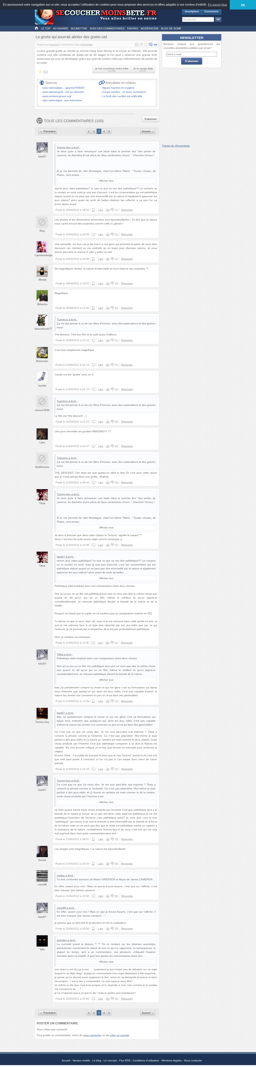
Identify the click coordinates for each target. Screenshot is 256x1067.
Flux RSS (124, 1060)
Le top (45, 28)
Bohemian (42, 361)
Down (112, 210)
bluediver (54, 44)
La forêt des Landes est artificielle (122, 96)
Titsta (42, 503)
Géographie (86, 44)
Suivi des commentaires (107, 28)
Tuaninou (62, 319)
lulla (42, 949)
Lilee (42, 442)
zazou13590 (42, 410)
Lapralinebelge (43, 255)
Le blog (96, 1060)
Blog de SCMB (171, 28)
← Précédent (47, 131)
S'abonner (150, 118)
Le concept (110, 1060)
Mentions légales (172, 1060)
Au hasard (60, 28)
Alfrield (42, 279)
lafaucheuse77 (43, 328)
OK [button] (243, 4)
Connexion (211, 11)
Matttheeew (42, 466)
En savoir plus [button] (217, 4)
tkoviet (42, 859)
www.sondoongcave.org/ (56, 96)
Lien (100, 209)
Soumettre (79, 28)
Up (108, 210)
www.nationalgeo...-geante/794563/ (63, 87)
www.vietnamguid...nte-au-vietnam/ (63, 91)
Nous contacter (193, 1060)
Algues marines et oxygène (118, 87)
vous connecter (92, 1035)
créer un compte (119, 1035)
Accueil (66, 1060)
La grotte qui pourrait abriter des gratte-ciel (71, 37)
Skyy (42, 230)
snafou (61, 875)
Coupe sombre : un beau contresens (124, 91)
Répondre (127, 209)
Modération (149, 28)
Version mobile (81, 1060)
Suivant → (148, 131)
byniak (42, 385)
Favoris (132, 28)
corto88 (42, 884)
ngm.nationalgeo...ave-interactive (62, 100)
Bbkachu (42, 304)
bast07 (42, 156)
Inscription (192, 11)
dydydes (62, 940)
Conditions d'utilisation (146, 1060)
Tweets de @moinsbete (176, 145)
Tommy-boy (64, 147)
